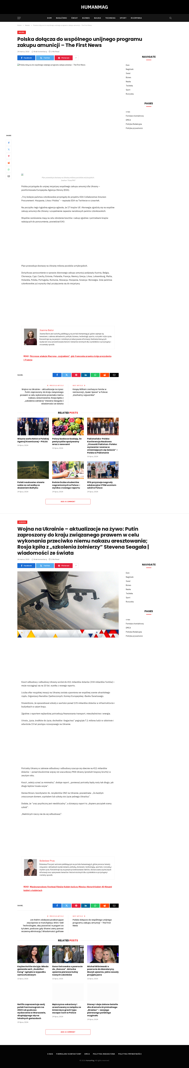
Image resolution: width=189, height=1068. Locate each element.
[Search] (170, 18)
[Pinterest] (9, 156)
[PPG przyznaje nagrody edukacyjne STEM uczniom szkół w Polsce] (103, 470)
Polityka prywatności (134, 128)
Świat (74, 18)
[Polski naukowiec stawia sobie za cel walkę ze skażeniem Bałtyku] (33, 470)
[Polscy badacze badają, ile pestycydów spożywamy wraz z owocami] (68, 426)
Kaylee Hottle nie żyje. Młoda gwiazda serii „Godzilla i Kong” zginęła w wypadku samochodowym (32, 970)
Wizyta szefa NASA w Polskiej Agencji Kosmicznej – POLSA (33, 440)
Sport (123, 18)
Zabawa (22, 522)
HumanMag (90, 1060)
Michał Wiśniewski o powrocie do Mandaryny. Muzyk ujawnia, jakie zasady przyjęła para (103, 970)
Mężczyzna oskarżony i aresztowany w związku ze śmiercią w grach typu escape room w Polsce (66, 1008)
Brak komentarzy (40, 51)
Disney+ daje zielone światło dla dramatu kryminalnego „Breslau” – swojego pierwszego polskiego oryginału (102, 1010)
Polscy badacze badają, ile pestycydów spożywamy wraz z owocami (67, 441)
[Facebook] (9, 143)
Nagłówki (61, 18)
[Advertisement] (68, 153)
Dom (49, 18)
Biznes (86, 18)
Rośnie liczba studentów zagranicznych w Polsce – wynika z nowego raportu (66, 485)
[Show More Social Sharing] (75, 57)
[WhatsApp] (9, 170)
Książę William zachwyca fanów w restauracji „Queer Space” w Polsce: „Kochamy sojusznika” (90, 392)
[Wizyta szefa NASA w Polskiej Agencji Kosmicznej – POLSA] (33, 426)
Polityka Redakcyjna (134, 124)
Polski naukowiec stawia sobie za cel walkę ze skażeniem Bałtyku (30, 485)
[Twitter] (9, 149)
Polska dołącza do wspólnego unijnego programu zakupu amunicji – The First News (92, 922)
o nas (128, 112)
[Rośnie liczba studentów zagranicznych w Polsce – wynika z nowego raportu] (68, 470)
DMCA (128, 120)
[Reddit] (9, 163)
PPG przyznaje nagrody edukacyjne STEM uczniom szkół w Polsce (101, 485)
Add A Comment (68, 501)
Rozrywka (136, 18)
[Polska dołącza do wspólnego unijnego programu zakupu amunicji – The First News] (68, 97)
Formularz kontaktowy (135, 116)
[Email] (9, 176)
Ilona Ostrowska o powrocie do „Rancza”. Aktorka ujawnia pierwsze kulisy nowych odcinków (67, 970)
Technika (110, 18)
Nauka (97, 18)
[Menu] (19, 18)
